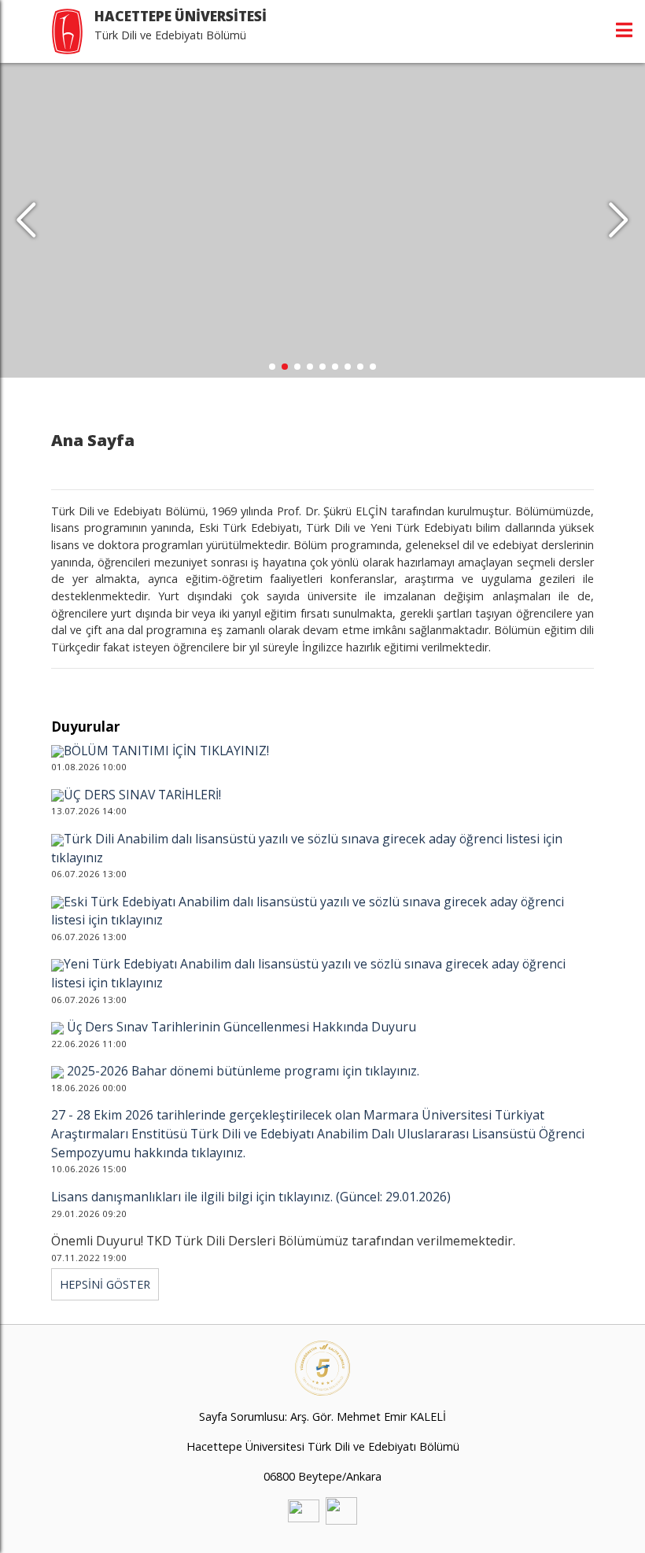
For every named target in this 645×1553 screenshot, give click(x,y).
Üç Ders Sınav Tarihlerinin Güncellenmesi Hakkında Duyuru (240, 1026)
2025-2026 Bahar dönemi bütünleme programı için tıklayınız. (241, 1070)
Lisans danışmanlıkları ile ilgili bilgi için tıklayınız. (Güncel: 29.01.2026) (251, 1196)
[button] (618, 220)
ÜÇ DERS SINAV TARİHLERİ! (142, 794)
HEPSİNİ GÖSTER (105, 1284)
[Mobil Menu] (624, 30)
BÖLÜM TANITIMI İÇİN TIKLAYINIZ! (166, 750)
